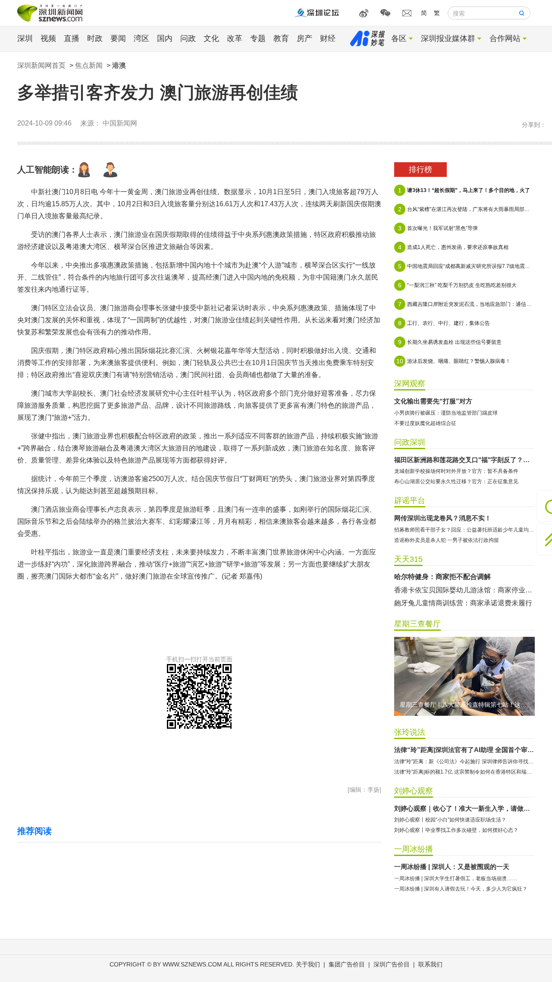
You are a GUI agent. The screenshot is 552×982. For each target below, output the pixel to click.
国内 (164, 38)
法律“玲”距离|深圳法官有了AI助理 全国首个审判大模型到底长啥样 (464, 749)
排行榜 (420, 169)
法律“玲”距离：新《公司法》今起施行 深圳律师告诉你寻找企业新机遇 (464, 762)
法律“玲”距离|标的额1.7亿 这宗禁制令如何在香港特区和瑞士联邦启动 (464, 772)
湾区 (141, 38)
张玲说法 (409, 732)
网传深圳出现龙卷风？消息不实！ (442, 518)
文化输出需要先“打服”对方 (433, 401)
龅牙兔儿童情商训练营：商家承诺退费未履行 (463, 603)
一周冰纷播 (413, 849)
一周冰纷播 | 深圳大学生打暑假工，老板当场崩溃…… (455, 878)
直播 (71, 38)
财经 (328, 38)
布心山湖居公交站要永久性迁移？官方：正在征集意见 (456, 481)
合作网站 (505, 38)
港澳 (119, 65)
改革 (234, 38)
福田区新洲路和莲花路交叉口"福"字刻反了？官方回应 (464, 459)
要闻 (118, 38)
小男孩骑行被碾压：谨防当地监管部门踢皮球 (446, 413)
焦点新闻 (89, 65)
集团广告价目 (347, 964)
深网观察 (409, 383)
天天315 (408, 559)
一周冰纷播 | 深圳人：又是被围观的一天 (451, 866)
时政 (95, 38)
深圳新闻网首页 (41, 65)
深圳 (25, 38)
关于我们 (308, 964)
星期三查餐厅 (417, 624)
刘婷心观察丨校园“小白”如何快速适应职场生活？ (450, 820)
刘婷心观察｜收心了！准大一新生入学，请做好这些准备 (464, 808)
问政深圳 (409, 442)
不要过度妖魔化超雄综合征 (425, 423)
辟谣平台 (409, 500)
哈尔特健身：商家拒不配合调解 (442, 576)
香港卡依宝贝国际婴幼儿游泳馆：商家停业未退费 (464, 590)
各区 (399, 38)
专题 (258, 38)
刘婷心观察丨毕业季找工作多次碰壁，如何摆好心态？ (456, 830)
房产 (304, 38)
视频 (48, 38)
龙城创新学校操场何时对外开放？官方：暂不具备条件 (456, 471)
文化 (211, 38)
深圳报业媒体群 (448, 38)
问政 (188, 38)
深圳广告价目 (391, 964)
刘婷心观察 (413, 791)
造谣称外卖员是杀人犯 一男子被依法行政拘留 (446, 540)
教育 (281, 38)
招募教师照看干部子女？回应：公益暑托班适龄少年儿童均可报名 (464, 530)
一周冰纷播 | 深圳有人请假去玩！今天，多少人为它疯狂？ (460, 889)
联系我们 (430, 964)
